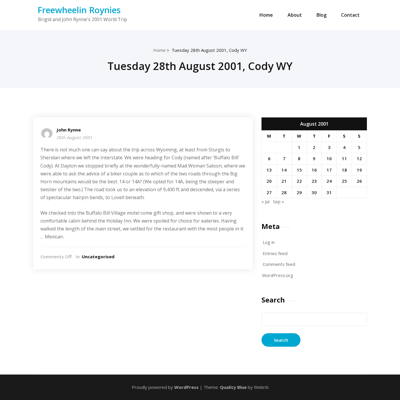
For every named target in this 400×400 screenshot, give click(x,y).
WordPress (186, 387)
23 (314, 181)
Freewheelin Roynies (79, 10)
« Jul (265, 201)
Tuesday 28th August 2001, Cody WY (209, 50)
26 (359, 181)
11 (344, 158)
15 (299, 170)
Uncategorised (98, 256)
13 (269, 170)
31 (329, 192)
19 (359, 170)
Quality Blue (233, 387)
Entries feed (275, 253)
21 (284, 181)
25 (344, 181)
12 (359, 158)
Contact (350, 15)
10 (329, 158)
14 (284, 170)
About (295, 15)
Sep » (278, 201)
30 (314, 192)
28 (284, 192)
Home (266, 15)
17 (329, 170)
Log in (269, 242)
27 (269, 192)
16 (314, 170)
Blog (322, 15)
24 (329, 181)
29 (299, 192)
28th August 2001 (75, 137)
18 (344, 170)
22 (299, 181)
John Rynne (69, 130)
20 (269, 181)
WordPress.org (277, 275)
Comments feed (279, 264)
